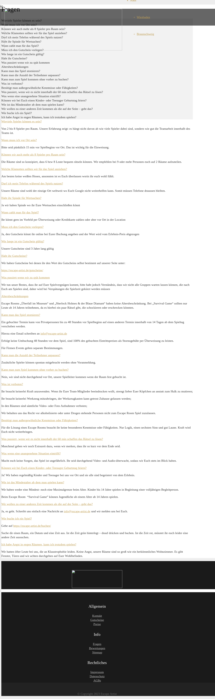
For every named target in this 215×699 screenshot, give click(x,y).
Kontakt (97, 615)
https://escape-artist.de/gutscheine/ (22, 270)
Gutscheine (97, 620)
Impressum (97, 672)
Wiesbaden (143, 17)
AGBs (97, 680)
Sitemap (97, 652)
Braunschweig (145, 34)
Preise (97, 624)
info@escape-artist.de (53, 333)
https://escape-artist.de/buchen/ (32, 525)
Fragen (97, 644)
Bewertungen (97, 648)
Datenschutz (97, 676)
